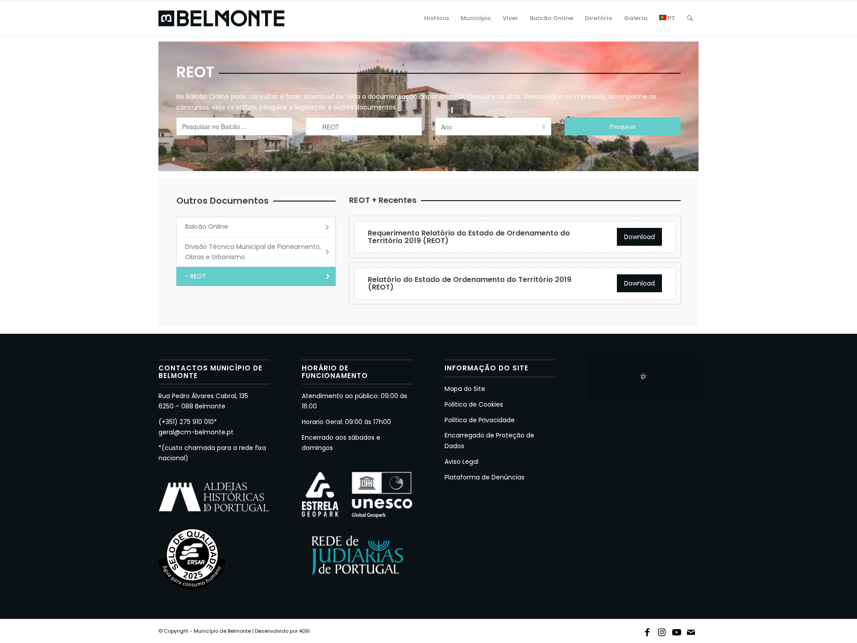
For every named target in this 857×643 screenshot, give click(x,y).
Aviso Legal (461, 461)
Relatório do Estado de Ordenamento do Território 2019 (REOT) (469, 283)
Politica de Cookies (474, 404)
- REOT (195, 276)
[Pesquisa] (690, 18)
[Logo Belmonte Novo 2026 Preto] (221, 18)
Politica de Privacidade (480, 420)
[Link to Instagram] (662, 630)
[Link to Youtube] (676, 630)
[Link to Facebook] (647, 630)
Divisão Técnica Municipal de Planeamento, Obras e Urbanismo (253, 251)
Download (639, 236)
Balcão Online (206, 226)
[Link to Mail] (691, 630)
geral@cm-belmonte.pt (195, 432)
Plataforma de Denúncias (484, 477)
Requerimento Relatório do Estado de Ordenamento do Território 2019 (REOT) (469, 237)
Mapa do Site (465, 388)
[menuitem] (436, 18)
